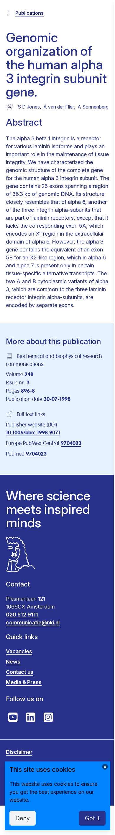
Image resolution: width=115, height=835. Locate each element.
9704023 (71, 443)
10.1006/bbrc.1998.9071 (33, 433)
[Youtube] (13, 717)
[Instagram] (48, 717)
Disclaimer (19, 752)
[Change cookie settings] (105, 767)
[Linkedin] (31, 717)
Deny (22, 818)
